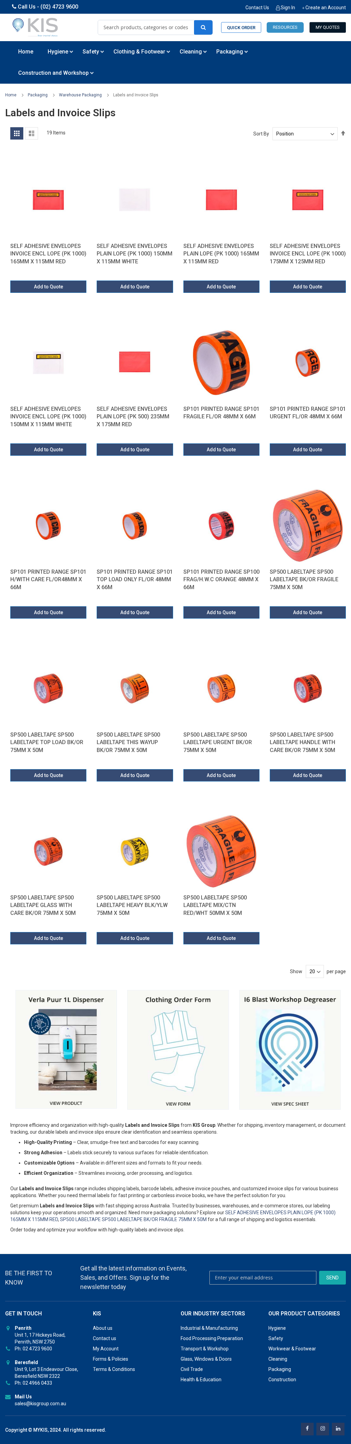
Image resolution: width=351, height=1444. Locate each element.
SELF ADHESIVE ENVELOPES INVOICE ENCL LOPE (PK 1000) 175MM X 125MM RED (308, 254)
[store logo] (35, 27)
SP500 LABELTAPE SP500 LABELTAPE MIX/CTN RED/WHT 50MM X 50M (215, 905)
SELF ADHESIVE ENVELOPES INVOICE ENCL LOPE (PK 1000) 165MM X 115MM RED (48, 254)
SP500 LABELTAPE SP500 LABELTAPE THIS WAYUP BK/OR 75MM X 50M (128, 742)
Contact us (104, 1338)
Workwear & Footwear (292, 1348)
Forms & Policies (110, 1359)
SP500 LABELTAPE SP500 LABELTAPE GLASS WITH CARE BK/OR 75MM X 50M (43, 905)
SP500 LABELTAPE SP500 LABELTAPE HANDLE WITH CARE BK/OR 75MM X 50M (302, 742)
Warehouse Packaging (81, 95)
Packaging (38, 95)
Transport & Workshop (205, 1348)
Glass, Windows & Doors (206, 1359)
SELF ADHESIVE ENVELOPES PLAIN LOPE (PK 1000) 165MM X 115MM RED (221, 254)
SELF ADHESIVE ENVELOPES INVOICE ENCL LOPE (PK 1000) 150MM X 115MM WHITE (48, 417)
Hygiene (277, 1328)
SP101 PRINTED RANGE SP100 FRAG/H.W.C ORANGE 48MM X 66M (221, 579)
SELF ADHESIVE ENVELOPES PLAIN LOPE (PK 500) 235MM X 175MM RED (133, 417)
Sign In (288, 7)
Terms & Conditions (114, 1369)
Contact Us (257, 7)
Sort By (261, 133)
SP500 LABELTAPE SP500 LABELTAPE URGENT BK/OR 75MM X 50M (217, 742)
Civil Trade (192, 1369)
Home (11, 95)
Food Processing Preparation (212, 1338)
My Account (106, 1348)
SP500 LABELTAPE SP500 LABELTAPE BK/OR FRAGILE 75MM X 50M (304, 579)
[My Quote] (328, 27)
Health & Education (201, 1379)
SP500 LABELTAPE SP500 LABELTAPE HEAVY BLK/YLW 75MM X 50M (132, 905)
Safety (275, 1338)
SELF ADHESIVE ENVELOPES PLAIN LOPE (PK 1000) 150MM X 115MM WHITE (134, 254)
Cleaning (277, 1359)
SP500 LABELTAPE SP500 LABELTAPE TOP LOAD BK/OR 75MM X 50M (46, 742)
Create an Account (325, 7)
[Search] (203, 27)
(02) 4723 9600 (59, 6)
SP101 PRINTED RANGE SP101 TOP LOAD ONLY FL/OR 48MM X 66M (135, 579)
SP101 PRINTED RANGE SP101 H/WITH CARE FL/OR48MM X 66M (48, 579)
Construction (282, 1379)
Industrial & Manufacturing (209, 1328)
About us (102, 1328)
